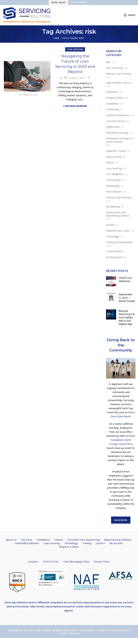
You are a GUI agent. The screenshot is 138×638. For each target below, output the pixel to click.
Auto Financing (114, 67)
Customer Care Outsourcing (83, 539)
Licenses (33, 561)
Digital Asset (113, 126)
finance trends (114, 156)
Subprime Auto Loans (118, 230)
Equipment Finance (116, 150)
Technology (112, 236)
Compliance (112, 103)
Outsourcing (112, 180)
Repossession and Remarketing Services (117, 214)
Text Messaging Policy (76, 561)
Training (86, 543)
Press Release (113, 191)
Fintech (110, 162)
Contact (58, 539)
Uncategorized (114, 257)
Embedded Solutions (27, 543)
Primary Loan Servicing (118, 197)
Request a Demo (69, 546)
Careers (100, 543)
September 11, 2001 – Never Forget (127, 298)
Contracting (112, 109)
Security (110, 224)
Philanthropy (113, 185)
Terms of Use (51, 561)
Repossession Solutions (118, 539)
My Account (116, 543)
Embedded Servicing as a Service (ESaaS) (119, 140)
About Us (11, 539)
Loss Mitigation (114, 174)
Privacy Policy (102, 561)
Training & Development (119, 242)
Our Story (26, 539)
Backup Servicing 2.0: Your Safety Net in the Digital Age (127, 317)
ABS (108, 62)
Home (56, 38)
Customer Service (115, 121)
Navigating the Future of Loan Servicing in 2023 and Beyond (75, 64)
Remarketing (113, 206)
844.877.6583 (79, 2)
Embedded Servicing (117, 132)
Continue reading (75, 106)
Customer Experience (117, 115)
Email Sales (58, 2)
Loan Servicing (75, 49)
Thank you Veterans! (125, 279)
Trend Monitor (114, 251)
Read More (120, 520)
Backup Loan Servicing (118, 73)
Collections (112, 92)
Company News (114, 97)
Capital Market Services (118, 82)
